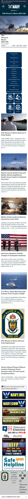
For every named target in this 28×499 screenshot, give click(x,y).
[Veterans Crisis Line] (14, 429)
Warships (13, 10)
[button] (6, 2)
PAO (10, 101)
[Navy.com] (14, 403)
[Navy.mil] (14, 394)
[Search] (25, 6)
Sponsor (18, 111)
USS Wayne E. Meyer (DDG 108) (5, 38)
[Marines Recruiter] (14, 420)
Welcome (19, 45)
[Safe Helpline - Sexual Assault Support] (14, 463)
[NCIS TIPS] (14, 438)
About (25, 45)
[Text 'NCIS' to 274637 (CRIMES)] (14, 448)
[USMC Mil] (14, 411)
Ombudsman (18, 101)
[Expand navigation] (3, 6)
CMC (10, 111)
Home (13, 45)
